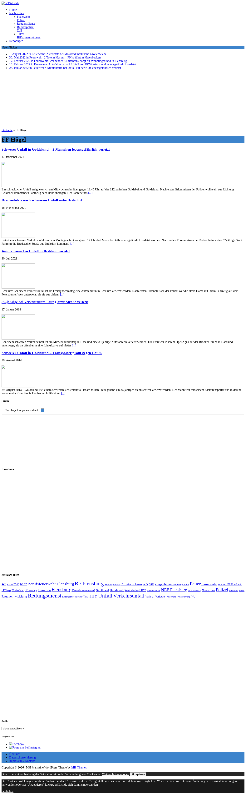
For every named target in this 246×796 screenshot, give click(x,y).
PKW (212, 590)
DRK (151, 584)
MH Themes (79, 767)
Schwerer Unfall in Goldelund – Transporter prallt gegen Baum (52, 353)
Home (13, 9)
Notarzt (206, 590)
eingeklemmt (164, 584)
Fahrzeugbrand (181, 584)
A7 (4, 584)
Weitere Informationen (115, 774)
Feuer (195, 583)
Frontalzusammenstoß (83, 590)
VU (193, 596)
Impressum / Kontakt (22, 761)
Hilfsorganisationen (29, 37)
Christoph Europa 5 (134, 584)
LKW (142, 590)
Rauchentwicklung (14, 596)
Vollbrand (171, 596)
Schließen (7, 791)
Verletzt (149, 596)
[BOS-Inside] (123, 3)
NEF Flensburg (174, 589)
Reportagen (16, 41)
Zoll (19, 30)
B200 (16, 584)
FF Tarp (6, 590)
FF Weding (31, 590)
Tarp (85, 596)
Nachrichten (16, 13)
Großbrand (102, 590)
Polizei (21, 20)
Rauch (241, 590)
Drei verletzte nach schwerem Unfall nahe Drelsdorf (42, 200)
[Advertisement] (123, 100)
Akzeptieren (138, 774)
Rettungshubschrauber (72, 597)
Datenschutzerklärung (22, 757)
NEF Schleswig (194, 590)
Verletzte (160, 596)
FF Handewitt (234, 584)
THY (93, 596)
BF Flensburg (89, 584)
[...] (90, 192)
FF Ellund (222, 585)
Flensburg (61, 589)
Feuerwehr (23, 16)
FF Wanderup (18, 590)
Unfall (105, 595)
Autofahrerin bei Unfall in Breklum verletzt (36, 251)
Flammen (44, 590)
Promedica (233, 590)
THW (20, 34)
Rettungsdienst (26, 23)
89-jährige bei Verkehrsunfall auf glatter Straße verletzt (45, 302)
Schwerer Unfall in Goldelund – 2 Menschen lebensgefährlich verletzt (56, 149)
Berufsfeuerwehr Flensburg (50, 584)
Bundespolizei (25, 27)
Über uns (14, 754)
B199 (10, 584)
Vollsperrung (183, 596)
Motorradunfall (153, 590)
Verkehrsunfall (129, 596)
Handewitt (117, 590)
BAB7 (23, 584)
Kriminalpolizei (132, 590)
